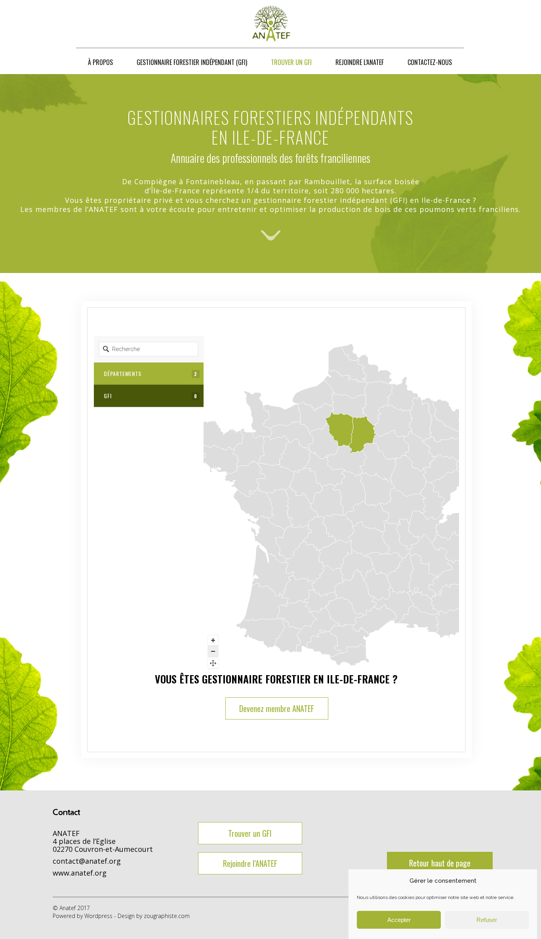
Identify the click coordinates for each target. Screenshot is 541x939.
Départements (150, 373)
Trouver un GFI (250, 833)
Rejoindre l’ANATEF (250, 863)
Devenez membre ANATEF (276, 708)
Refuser (486, 919)
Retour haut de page (440, 863)
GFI (150, 395)
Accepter (399, 919)
